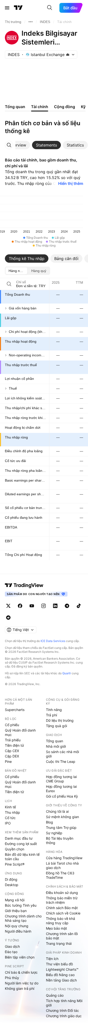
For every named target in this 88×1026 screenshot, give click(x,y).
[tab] (17, 145)
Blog (49, 822)
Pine (8, 761)
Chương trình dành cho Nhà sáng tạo (23, 918)
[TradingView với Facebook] (20, 605)
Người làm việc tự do (21, 983)
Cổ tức (10, 818)
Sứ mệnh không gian (62, 817)
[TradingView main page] (24, 585)
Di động (11, 879)
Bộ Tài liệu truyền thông (59, 840)
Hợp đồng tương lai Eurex (61, 788)
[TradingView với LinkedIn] (55, 605)
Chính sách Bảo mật (62, 908)
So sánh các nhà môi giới (62, 754)
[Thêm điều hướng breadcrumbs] (30, 22)
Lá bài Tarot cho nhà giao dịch (62, 865)
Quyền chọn (14, 849)
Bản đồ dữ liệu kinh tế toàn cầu (22, 856)
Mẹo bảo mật (56, 928)
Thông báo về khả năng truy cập (60, 920)
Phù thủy (12, 978)
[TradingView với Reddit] (8, 617)
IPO (8, 823)
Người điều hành (18, 931)
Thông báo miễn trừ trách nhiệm (61, 900)
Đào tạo (11, 952)
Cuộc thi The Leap (60, 761)
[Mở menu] (7, 8)
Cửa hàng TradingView (64, 858)
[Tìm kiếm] (50, 8)
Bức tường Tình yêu (20, 905)
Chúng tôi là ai (57, 811)
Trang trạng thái (59, 943)
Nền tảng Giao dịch (61, 980)
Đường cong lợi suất (21, 844)
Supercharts (14, 710)
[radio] (16, 270)
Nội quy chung (16, 926)
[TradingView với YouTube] (31, 605)
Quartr (66, 673)
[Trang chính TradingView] (18, 7)
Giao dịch (12, 946)
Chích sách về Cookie (63, 913)
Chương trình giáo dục (64, 1016)
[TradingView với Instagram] (43, 605)
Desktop (11, 885)
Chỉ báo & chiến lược (21, 972)
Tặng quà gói (56, 726)
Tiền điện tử (14, 745)
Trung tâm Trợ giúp (61, 827)
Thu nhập (12, 812)
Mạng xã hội (14, 900)
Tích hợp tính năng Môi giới (64, 1003)
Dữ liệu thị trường (60, 720)
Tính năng (54, 710)
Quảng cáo (55, 995)
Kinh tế (10, 807)
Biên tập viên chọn (19, 957)
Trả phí (51, 715)
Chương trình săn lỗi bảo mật (62, 936)
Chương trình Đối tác (62, 1010)
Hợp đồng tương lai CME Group (61, 779)
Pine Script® (14, 864)
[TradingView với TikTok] (78, 605)
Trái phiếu (13, 740)
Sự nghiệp (54, 833)
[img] (68, 54)
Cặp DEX (12, 756)
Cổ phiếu (12, 725)
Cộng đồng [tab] (64, 106)
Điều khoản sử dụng (62, 893)
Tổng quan (54, 741)
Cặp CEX (12, 751)
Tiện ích (52, 959)
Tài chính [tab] (39, 106)
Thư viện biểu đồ (59, 964)
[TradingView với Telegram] (67, 605)
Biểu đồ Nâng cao (60, 975)
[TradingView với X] (8, 605)
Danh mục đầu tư (19, 838)
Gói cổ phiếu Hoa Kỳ (62, 796)
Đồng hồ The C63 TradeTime (60, 875)
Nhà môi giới (56, 746)
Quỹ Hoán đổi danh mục (20, 732)
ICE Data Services (53, 641)
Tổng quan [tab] (15, 106)
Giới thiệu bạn (16, 911)
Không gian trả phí (19, 988)
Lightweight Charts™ (62, 969)
